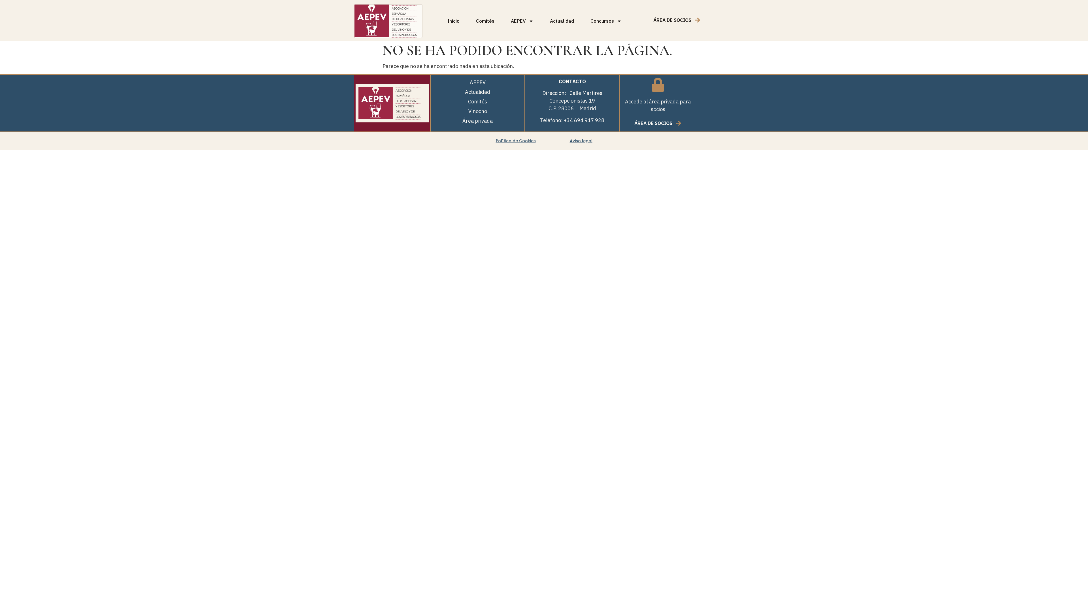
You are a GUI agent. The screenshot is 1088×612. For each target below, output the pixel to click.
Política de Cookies (516, 141)
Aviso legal (581, 141)
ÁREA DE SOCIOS (672, 20)
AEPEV (518, 21)
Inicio (453, 21)
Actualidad (562, 21)
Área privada (477, 121)
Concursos (602, 21)
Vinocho (477, 111)
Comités (485, 21)
